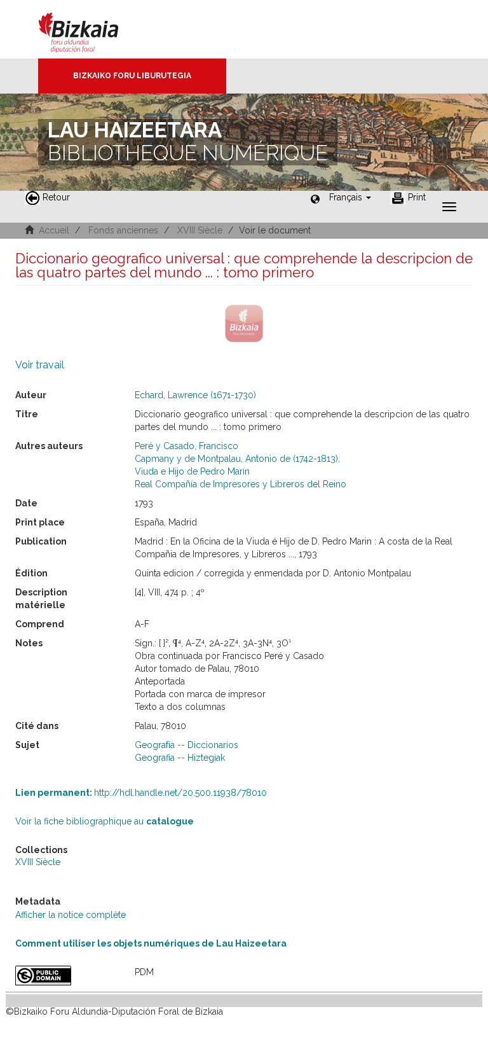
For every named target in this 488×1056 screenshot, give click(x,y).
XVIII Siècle (199, 230)
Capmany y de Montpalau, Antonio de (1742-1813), (237, 459)
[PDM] (65, 975)
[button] (350, 197)
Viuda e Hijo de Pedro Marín (192, 471)
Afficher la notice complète (70, 915)
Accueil (54, 230)
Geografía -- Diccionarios (186, 745)
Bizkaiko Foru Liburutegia (132, 75)
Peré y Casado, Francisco (186, 446)
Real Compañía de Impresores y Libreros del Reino (240, 484)
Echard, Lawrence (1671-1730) (195, 395)
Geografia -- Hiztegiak (180, 758)
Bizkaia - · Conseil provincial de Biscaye (92, 29)
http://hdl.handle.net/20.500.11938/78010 (141, 793)
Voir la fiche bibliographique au (104, 821)
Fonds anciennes (123, 230)
